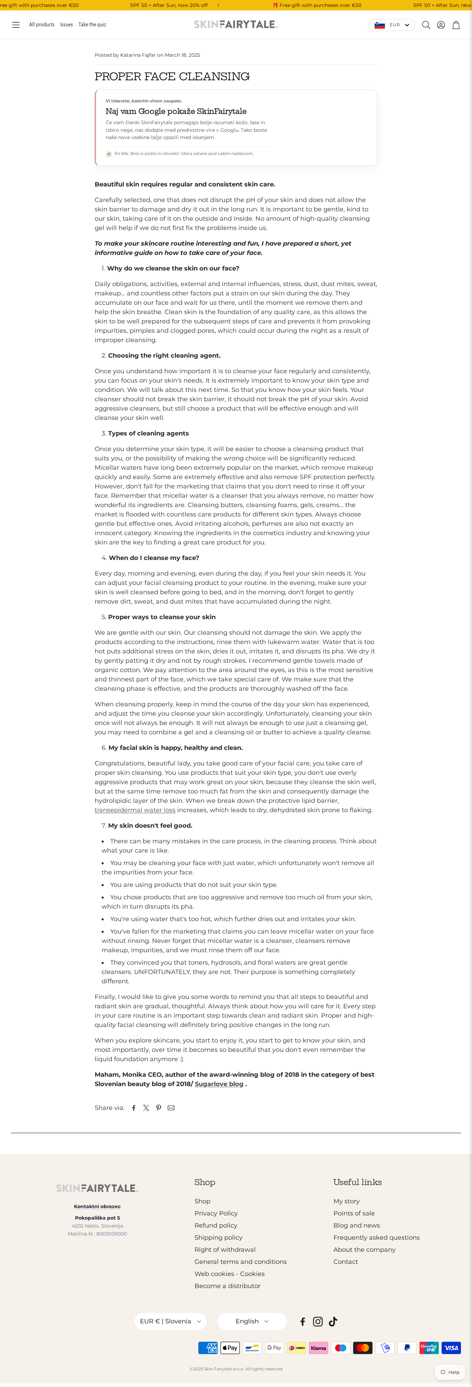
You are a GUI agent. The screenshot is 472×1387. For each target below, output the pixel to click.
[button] (16, 25)
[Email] (171, 1107)
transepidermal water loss (135, 810)
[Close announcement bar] (465, 5)
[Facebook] (303, 1321)
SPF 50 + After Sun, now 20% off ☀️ (172, 5)
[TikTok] (333, 1321)
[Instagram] (318, 1321)
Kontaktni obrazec (97, 1206)
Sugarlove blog (219, 1084)
